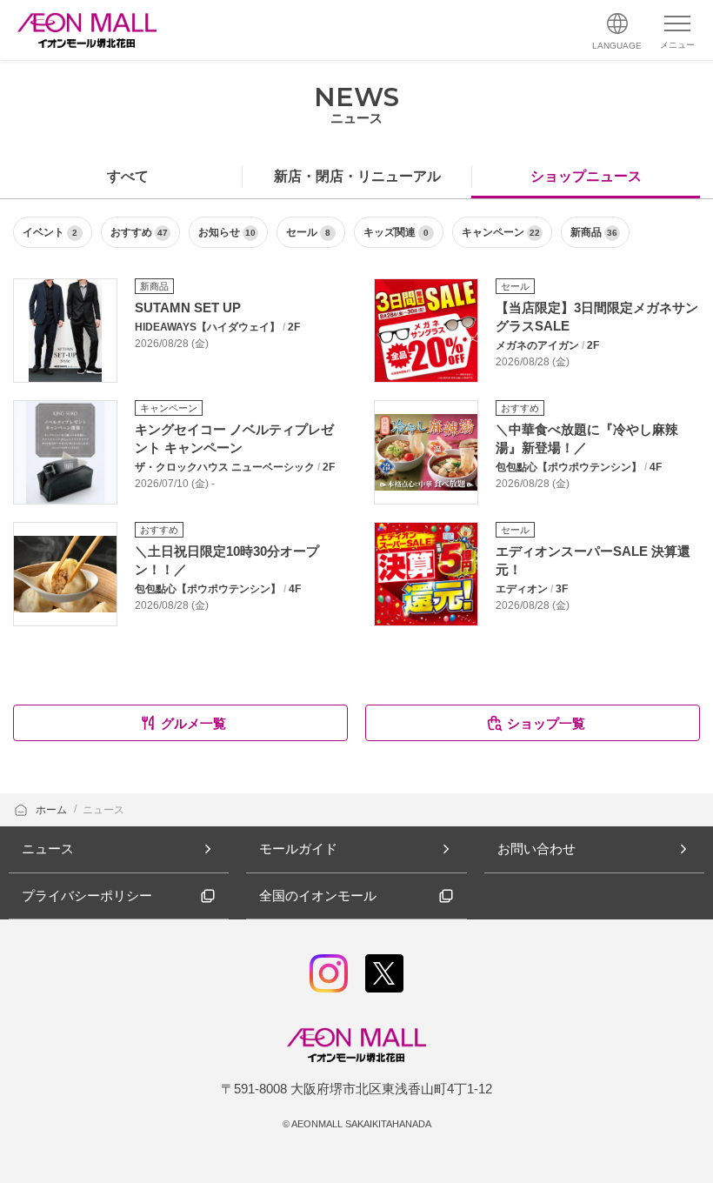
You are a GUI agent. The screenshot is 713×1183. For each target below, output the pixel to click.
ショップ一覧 (546, 723)
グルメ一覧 (193, 723)
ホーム (53, 810)
